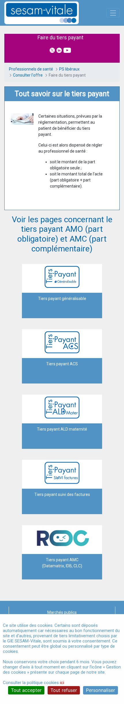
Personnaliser (100, 690)
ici (62, 682)
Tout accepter (26, 690)
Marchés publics (62, 612)
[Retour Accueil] (51, 13)
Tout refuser (63, 690)
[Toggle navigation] (113, 13)
